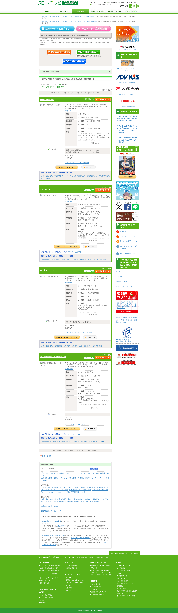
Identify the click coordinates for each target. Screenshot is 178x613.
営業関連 (82, 487)
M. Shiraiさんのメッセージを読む (76, 424)
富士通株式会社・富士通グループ (53, 357)
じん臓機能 (104, 499)
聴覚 (47, 499)
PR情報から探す (84, 478)
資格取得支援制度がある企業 (69, 441)
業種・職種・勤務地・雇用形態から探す (55, 473)
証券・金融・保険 (47, 176)
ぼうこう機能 (46, 501)
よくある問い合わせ (46, 597)
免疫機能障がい (85, 259)
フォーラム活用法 (46, 595)
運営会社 (122, 2)
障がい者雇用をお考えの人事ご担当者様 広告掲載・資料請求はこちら (126, 320)
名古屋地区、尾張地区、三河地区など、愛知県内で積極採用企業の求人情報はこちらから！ (126, 305)
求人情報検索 (44, 562)
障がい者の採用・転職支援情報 (53, 535)
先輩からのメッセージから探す (65, 478)
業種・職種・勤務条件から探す (50, 565)
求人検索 (61, 526)
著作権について (132, 2)
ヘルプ (104, 2)
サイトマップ (95, 2)
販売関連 (90, 487)
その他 (82, 492)
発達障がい (87, 346)
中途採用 (94, 589)
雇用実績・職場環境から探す (49, 568)
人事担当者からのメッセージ (100, 594)
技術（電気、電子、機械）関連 (80, 490)
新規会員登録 (121, 568)
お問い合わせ (112, 2)
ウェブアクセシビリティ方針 (126, 596)
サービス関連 (98, 487)
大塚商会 (123, 231)
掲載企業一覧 (95, 584)
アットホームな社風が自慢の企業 (73, 176)
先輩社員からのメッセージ (100, 592)
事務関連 (57, 176)
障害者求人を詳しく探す (50, 506)
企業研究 (69, 585)
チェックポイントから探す (81, 473)
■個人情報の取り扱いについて (127, 341)
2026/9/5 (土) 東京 (74, 252)
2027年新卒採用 (96, 587)
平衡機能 (53, 499)
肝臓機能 (77, 501)
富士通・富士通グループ (128, 241)
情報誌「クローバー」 (98, 562)
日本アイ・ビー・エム (128, 236)
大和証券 (119, 277)
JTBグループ (45, 189)
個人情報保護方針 (122, 581)
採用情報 (93, 581)
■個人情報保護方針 (123, 339)
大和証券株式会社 (47, 100)
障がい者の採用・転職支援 (51, 521)
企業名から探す (46, 478)
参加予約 (43, 603)
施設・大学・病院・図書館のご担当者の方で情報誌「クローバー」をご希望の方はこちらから (101, 572)
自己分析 (69, 577)
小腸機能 (62, 501)
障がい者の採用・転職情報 (80, 538)
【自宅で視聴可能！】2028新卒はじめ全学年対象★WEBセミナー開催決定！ (127, 140)
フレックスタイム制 (99, 259)
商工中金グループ (47, 270)
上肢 (69, 499)
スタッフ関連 (55, 259)
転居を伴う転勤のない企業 (72, 346)
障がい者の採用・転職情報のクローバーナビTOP (56, 557)
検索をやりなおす (48, 456)
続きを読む (69, 111)
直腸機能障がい (92, 176)
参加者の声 (43, 600)
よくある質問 (121, 588)
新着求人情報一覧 (71, 565)
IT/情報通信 (45, 259)
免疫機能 (70, 501)
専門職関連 (58, 346)
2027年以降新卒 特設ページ (51, 511)
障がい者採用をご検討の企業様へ (102, 4)
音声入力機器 (97, 346)
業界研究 (69, 588)
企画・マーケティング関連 (68, 487)
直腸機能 (55, 501)
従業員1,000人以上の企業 (70, 259)
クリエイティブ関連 (63, 492)
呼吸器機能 (95, 499)
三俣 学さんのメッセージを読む (77, 163)
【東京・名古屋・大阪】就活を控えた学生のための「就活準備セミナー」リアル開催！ (127, 118)
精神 (87, 501)
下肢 (73, 499)
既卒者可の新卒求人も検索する (89, 56)
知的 (83, 501)
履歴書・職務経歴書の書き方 (75, 580)
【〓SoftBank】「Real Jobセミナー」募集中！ (127, 69)
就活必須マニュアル (72, 574)
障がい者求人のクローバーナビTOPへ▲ (125, 553)
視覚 (42, 499)
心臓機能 (87, 499)
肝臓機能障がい (86, 441)
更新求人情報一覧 (71, 568)
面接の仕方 (69, 590)
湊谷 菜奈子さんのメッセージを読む (78, 333)
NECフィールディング (128, 253)
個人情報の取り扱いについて (126, 583)
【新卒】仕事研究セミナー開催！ (127, 49)
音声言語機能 (62, 499)
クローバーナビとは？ (124, 565)
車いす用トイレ (98, 441)
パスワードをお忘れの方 (125, 571)
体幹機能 (79, 499)
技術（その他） (49, 492)
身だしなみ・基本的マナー (74, 583)
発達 (91, 501)
